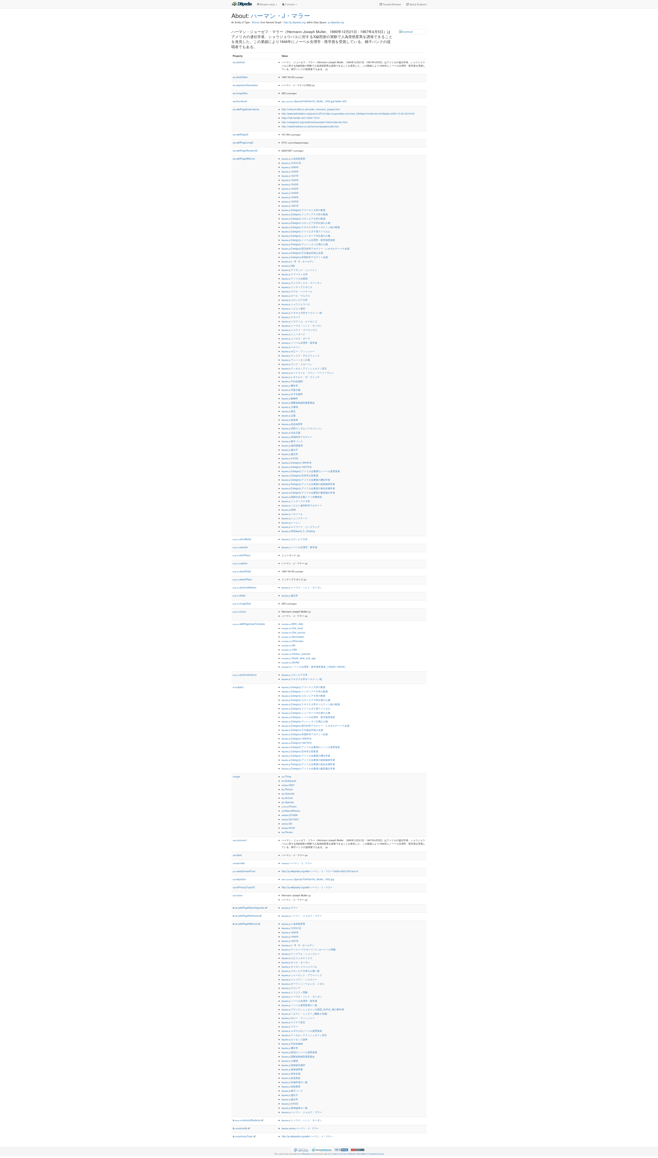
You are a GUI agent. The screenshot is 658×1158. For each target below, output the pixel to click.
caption (240, 563)
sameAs (239, 863)
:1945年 (290, 193)
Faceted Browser (391, 4)
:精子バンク (292, 441)
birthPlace (242, 555)
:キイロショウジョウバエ (299, 966)
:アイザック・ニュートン (299, 270)
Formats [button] (290, 4)
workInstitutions (245, 674)
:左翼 (289, 415)
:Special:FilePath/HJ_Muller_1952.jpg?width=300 (314, 101)
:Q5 (287, 823)
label (237, 855)
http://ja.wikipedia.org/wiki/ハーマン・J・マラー (307, 887)
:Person (287, 789)
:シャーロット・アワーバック (302, 975)
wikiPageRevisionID (245, 150)
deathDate (240, 77)
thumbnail (240, 101)
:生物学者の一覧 (295, 1082)
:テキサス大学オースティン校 (302, 312)
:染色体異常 (292, 424)
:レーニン (291, 522)
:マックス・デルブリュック (301, 355)
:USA (289, 649)
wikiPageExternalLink (246, 109)
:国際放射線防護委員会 (298, 402)
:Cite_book (292, 628)
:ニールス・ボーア (296, 338)
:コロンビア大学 (295, 300)
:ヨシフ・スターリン (297, 364)
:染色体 (290, 419)
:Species (288, 802)
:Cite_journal (293, 632)
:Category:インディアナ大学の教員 (305, 214)
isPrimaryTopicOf (244, 887)
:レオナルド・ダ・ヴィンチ (301, 377)
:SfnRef (290, 662)
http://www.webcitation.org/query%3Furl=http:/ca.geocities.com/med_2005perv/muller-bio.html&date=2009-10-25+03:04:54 (348, 113)
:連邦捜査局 (292, 445)
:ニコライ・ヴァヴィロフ (299, 330)
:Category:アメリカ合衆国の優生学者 (306, 479)
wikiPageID (240, 134)
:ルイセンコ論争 (295, 1039)
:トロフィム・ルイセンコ (299, 321)
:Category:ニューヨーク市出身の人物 (306, 235)
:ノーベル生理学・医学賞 (299, 342)
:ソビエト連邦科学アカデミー (302, 505)
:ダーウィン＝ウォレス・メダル (303, 983)
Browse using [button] (267, 4)
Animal (255, 22)
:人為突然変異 (293, 158)
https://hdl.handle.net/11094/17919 (300, 118)
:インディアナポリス (297, 287)
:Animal (287, 798)
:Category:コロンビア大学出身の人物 (306, 223)
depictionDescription (245, 85)
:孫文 (289, 411)
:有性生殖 (291, 1073)
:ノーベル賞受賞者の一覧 (299, 1005)
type (236, 776)
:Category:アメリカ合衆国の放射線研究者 (308, 484)
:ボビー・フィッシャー (298, 351)
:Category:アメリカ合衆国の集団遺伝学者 (308, 492)
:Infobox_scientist (296, 654)
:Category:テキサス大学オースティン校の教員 (311, 227)
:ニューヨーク (293, 334)
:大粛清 (290, 407)
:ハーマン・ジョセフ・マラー (302, 915)
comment (240, 840)
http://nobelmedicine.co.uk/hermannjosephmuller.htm (310, 126)
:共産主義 (291, 389)
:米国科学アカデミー (297, 437)
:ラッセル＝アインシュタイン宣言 (304, 368)
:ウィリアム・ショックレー (301, 953)
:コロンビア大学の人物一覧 (301, 971)
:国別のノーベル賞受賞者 (299, 1052)
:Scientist (288, 793)
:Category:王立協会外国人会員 (302, 252)
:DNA (289, 509)
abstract (239, 62)
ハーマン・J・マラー (280, 15)
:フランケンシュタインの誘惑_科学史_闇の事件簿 (313, 1009)
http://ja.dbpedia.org (294, 22)
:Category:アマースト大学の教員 (303, 210)
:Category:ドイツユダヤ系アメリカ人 (306, 231)
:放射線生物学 (293, 1065)
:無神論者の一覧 (295, 1108)
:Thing (286, 776)
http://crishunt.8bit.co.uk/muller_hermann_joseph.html (311, 109)
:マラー (290, 907)
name (239, 611)
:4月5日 (290, 458)
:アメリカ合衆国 (295, 278)
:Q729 (288, 828)
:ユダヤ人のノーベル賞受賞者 (302, 1030)
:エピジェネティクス (297, 958)
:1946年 (290, 197)
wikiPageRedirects (247, 915)
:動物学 (290, 398)
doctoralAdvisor (245, 587)
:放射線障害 (292, 1069)
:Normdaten (293, 636)
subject (238, 687)
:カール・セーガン (296, 962)
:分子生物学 (292, 394)
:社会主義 (291, 432)
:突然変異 (291, 1086)
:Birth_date (292, 624)
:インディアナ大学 (296, 501)
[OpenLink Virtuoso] (300, 1149)
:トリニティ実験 (295, 992)
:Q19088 (290, 815)
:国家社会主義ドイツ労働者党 (302, 497)
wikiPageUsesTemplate (249, 624)
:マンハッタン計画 (296, 360)
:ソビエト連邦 (293, 308)
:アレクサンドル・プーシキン (302, 282)
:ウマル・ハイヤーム (297, 291)
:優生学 (290, 385)
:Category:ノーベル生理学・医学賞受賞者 (308, 240)
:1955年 (290, 201)
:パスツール (292, 514)
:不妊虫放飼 (292, 381)
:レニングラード (295, 518)
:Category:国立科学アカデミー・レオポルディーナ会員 (315, 248)
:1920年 (290, 171)
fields (239, 595)
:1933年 (290, 184)
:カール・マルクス (296, 295)
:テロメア (291, 317)
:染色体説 (291, 1078)
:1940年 (290, 188)
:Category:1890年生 (297, 462)
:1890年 (290, 167)
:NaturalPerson (291, 810)
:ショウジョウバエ (296, 304)
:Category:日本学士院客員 (300, 475)
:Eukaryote (289, 780)
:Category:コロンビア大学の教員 (303, 218)
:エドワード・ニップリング (301, 526)
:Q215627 (290, 819)
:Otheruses (292, 641)
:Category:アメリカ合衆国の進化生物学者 (308, 488)
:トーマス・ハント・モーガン (302, 325)
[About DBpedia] (241, 4)
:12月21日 (291, 163)
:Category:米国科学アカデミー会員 (305, 257)
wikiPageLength (243, 142)
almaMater (242, 539)
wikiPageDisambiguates (249, 907)
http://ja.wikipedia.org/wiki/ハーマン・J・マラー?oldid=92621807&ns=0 (320, 871)
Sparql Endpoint (418, 4)
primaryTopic (244, 1136)
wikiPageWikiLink (244, 158)
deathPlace (242, 579)
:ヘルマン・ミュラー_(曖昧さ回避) (304, 1013)
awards (240, 547)
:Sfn (289, 645)
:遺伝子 (290, 449)
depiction (239, 879)
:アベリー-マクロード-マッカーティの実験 (309, 949)
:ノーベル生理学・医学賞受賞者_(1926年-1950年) (313, 666)
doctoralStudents (247, 1120)
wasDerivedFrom (244, 871)
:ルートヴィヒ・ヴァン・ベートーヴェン (308, 372)
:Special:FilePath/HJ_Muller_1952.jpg (308, 879)
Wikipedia (305, 1153)
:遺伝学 (290, 454)
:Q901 (288, 785)
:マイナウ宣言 (293, 1022)
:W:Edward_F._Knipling (298, 531)
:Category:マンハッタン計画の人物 (305, 244)
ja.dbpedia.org (336, 22)
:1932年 (290, 180)
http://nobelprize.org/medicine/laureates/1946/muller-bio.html (314, 122)
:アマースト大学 (295, 274)
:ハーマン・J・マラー (297, 863)
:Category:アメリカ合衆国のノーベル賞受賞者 (311, 471)
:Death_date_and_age (299, 658)
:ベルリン (291, 347)
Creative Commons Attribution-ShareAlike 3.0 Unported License (357, 1153)
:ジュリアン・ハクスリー (299, 979)
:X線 (288, 265)
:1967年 (290, 205)
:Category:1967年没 (297, 467)
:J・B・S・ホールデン (298, 261)
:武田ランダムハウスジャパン (302, 428)
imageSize (240, 93)
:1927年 (290, 175)
